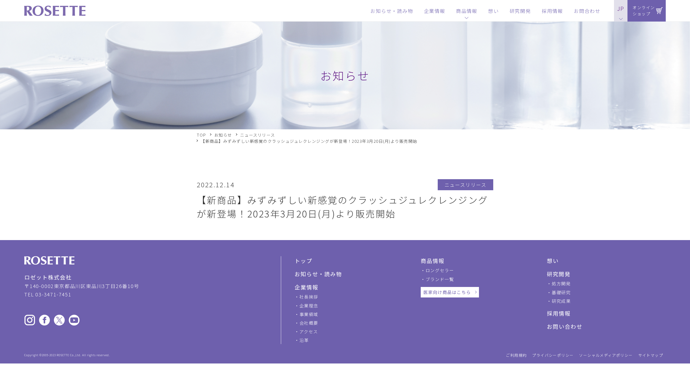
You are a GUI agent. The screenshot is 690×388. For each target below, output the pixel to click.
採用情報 (559, 313)
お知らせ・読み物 (318, 274)
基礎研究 (561, 292)
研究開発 (559, 274)
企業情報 (306, 287)
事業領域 (308, 314)
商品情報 (432, 261)
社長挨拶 (308, 296)
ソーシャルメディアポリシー (606, 355)
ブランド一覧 (440, 279)
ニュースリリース (257, 135)
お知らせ (223, 135)
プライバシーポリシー (553, 355)
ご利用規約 (516, 355)
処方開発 (561, 283)
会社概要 (308, 323)
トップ (303, 261)
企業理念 (308, 305)
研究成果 (561, 301)
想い (553, 261)
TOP (201, 135)
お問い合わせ (564, 326)
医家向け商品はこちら (447, 292)
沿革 (304, 340)
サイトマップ (650, 355)
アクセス (308, 331)
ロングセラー (440, 270)
